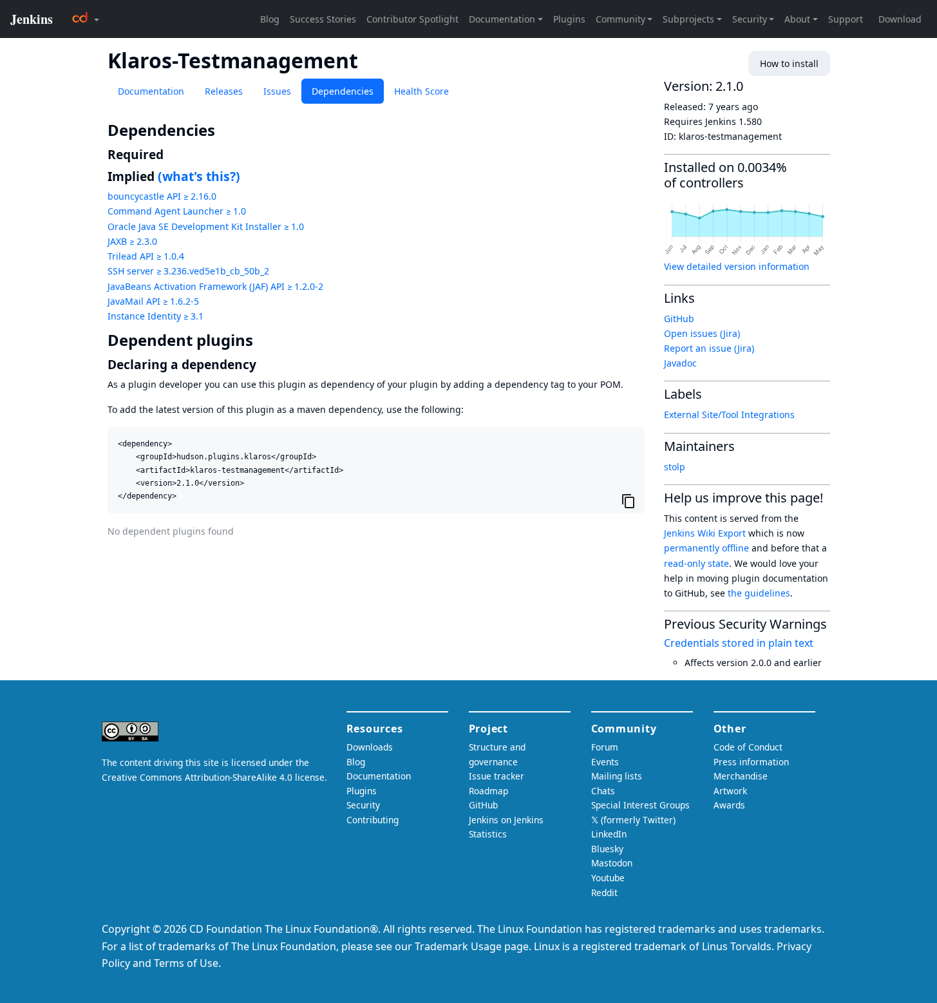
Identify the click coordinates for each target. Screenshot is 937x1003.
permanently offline (706, 548)
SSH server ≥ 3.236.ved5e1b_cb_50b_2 (188, 271)
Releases (224, 91)
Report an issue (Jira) (709, 348)
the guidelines (759, 593)
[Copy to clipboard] (628, 500)
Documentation (151, 91)
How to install (789, 63)
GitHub (679, 318)
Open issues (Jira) (702, 333)
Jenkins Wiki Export (705, 533)
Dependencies (343, 91)
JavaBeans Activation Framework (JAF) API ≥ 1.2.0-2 (215, 286)
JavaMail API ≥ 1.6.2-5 (153, 301)
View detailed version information (736, 266)
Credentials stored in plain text (738, 643)
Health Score (421, 91)
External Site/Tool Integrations (729, 414)
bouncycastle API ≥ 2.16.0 (162, 196)
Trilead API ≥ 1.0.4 (146, 256)
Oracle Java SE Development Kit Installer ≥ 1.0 (206, 226)
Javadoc (680, 363)
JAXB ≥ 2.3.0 (132, 241)
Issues (277, 91)
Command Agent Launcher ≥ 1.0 (177, 211)
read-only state (696, 563)
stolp (674, 467)
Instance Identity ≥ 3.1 (155, 316)
